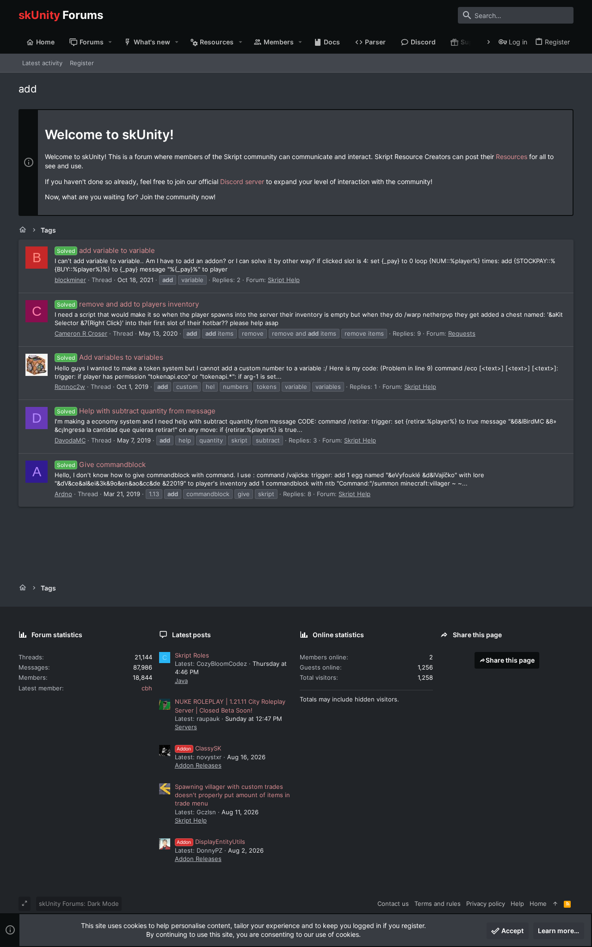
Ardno (63, 494)
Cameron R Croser (81, 333)
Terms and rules (437, 903)
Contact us (393, 903)
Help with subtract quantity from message (136, 410)
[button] (110, 42)
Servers (186, 727)
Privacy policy (485, 903)
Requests (461, 333)
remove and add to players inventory (128, 304)
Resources (511, 156)
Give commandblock (101, 464)
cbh (147, 688)
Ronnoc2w (70, 386)
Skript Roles (192, 655)
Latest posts (191, 635)
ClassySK (199, 748)
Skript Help (284, 279)
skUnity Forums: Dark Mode (79, 903)
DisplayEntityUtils (211, 841)
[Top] (555, 903)
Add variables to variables (110, 357)
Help (517, 903)
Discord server (242, 181)
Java (181, 680)
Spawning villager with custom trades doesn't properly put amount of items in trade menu (232, 795)
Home (538, 903)
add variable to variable (106, 250)
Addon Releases (198, 765)
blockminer (70, 279)
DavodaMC (70, 440)
